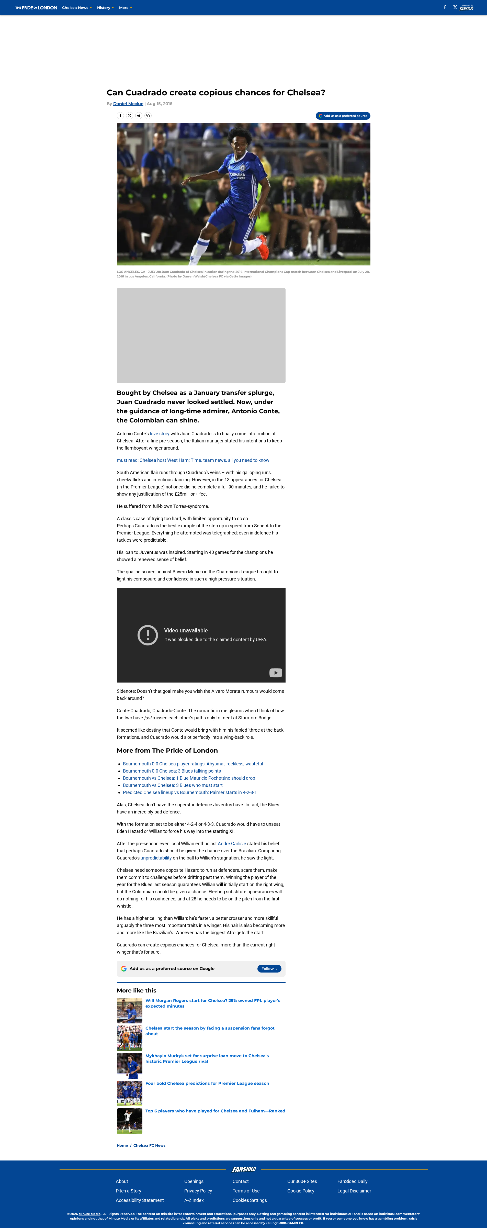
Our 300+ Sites (302, 1181)
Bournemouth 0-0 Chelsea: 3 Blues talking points (172, 771)
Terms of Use (246, 1190)
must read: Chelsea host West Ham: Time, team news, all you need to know (193, 460)
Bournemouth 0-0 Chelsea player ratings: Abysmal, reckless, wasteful (193, 763)
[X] (455, 7)
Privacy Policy (198, 1190)
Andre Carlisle (232, 843)
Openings (193, 1181)
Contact (241, 1181)
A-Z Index (194, 1200)
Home (122, 1145)
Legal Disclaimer (354, 1190)
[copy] (148, 115)
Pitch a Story (128, 1190)
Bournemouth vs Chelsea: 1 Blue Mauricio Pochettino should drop (189, 778)
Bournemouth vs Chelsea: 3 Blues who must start (173, 785)
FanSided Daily (352, 1181)
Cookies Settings (250, 1200)
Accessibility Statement (140, 1200)
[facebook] (445, 7)
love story (159, 433)
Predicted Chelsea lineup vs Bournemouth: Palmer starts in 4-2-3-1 (190, 792)
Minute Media (89, 1214)
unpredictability (156, 858)
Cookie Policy (300, 1190)
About (122, 1181)
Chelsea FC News (149, 1145)
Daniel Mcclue (128, 103)
